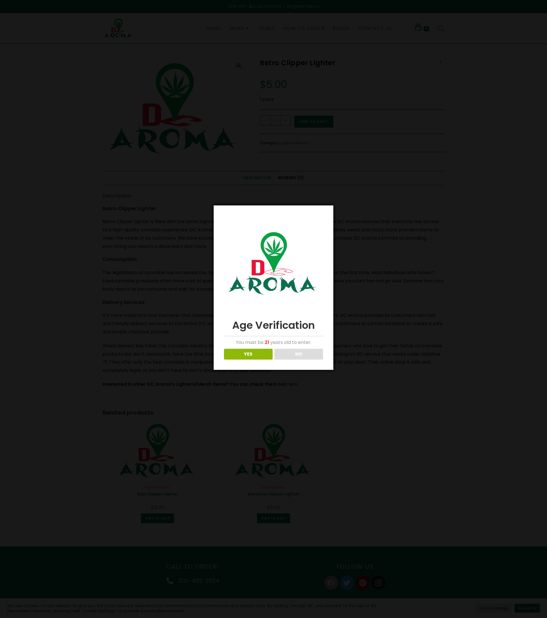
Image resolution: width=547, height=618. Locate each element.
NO (298, 354)
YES (248, 354)
